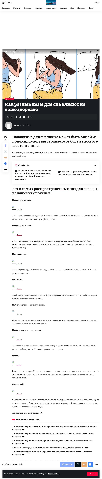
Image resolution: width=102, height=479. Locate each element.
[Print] (28, 117)
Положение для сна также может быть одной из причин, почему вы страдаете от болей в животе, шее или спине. (33, 174)
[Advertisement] (51, 29)
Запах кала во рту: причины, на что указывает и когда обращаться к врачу (51, 447)
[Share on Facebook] (16, 117)
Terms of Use (53, 474)
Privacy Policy (38, 474)
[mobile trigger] (4, 2)
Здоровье (9, 99)
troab (19, 209)
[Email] (24, 117)
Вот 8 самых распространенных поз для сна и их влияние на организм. (77, 173)
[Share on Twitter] (20, 117)
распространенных (52, 189)
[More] (31, 117)
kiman (16, 125)
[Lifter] (51, 2)
